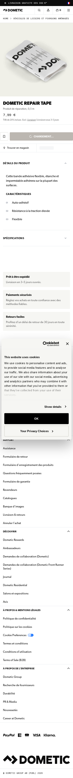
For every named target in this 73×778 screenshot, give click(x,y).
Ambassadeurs (11, 548)
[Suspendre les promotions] (5, 3)
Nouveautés (22, 710)
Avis (5, 601)
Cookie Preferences (14, 635)
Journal (7, 577)
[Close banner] (67, 343)
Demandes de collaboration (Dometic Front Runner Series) (33, 566)
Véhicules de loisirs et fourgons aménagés (41, 19)
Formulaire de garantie (16, 481)
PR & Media (21, 701)
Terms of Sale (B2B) (14, 660)
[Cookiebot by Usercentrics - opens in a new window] (44, 343)
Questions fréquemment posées (22, 473)
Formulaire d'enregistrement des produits (28, 465)
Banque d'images (25, 506)
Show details (52, 406)
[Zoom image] (36, 59)
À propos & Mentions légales (21, 610)
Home (5, 19)
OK (36, 418)
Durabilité (9, 693)
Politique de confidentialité (19, 618)
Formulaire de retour (15, 456)
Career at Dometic (25, 718)
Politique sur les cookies (17, 627)
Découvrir (9, 531)
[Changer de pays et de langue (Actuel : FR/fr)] (68, 3)
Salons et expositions (15, 593)
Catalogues (21, 498)
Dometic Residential (27, 585)
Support (8, 440)
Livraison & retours (14, 514)
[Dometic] (13, 10)
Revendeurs (10, 490)
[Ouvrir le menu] (68, 10)
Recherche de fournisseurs (18, 685)
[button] (16, 148)
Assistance (9, 448)
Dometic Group (24, 677)
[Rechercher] (39, 10)
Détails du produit (16, 163)
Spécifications (13, 238)
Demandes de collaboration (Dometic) (26, 556)
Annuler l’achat (12, 523)
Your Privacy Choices (34, 430)
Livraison (31, 120)
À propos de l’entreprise (18, 668)
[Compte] (48, 10)
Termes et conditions (15, 643)
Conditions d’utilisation (17, 651)
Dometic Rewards (13, 540)
